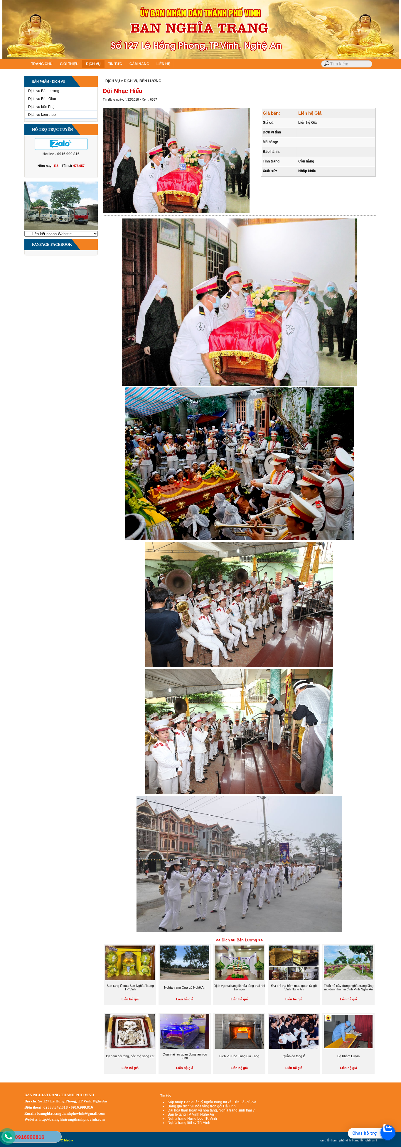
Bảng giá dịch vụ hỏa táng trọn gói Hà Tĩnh (202, 1106)
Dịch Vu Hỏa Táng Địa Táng (239, 1056)
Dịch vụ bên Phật (41, 107)
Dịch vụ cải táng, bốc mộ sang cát (130, 1056)
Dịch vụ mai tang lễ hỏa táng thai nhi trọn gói (239, 987)
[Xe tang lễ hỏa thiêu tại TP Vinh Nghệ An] (61, 230)
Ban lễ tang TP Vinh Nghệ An (191, 1114)
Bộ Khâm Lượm (348, 1056)
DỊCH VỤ (93, 64)
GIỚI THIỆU (69, 64)
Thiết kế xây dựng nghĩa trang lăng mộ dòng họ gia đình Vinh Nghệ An (348, 987)
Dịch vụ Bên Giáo (42, 99)
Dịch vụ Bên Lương (43, 91)
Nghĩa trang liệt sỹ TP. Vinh (189, 1123)
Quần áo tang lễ (294, 1056)
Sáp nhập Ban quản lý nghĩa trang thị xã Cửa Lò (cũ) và (212, 1102)
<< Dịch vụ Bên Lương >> (239, 940)
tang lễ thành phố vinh (335, 1140)
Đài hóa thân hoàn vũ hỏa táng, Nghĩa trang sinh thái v (211, 1110)
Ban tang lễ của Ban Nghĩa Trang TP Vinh (130, 987)
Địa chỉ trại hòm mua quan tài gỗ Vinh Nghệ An (294, 987)
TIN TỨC (115, 64)
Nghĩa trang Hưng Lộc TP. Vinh (192, 1118)
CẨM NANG (139, 64)
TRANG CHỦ (42, 64)
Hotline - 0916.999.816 (61, 154)
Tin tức (165, 1095)
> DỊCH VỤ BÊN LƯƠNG (141, 81)
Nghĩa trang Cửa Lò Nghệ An (184, 987)
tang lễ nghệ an (364, 1140)
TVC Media (65, 1140)
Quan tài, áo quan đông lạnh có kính (185, 1056)
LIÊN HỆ (163, 64)
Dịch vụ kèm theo (42, 115)
